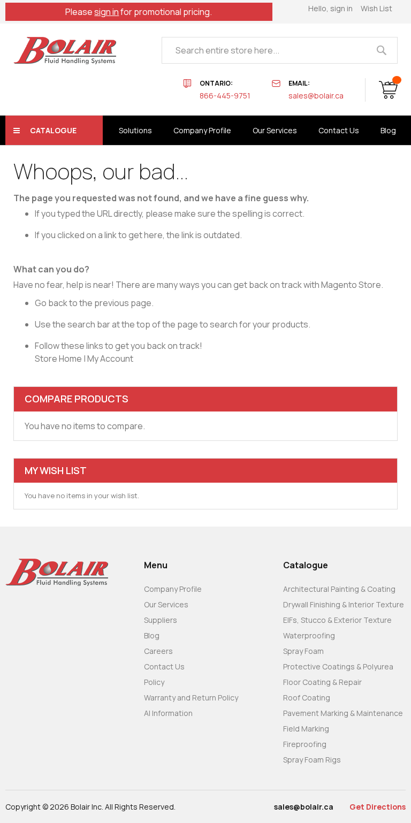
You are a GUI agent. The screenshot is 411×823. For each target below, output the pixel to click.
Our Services (166, 604)
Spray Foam (303, 651)
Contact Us (164, 666)
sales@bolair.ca (316, 95)
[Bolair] (64, 50)
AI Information (168, 713)
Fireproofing (304, 744)
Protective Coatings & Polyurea (338, 666)
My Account (110, 358)
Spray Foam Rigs (312, 760)
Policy (154, 682)
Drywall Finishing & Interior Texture (343, 604)
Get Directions (377, 807)
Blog (151, 635)
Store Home (58, 358)
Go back (51, 303)
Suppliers (160, 620)
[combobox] (279, 50)
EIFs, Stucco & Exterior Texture (337, 620)
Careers (158, 651)
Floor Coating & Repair (322, 682)
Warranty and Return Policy (191, 697)
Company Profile (173, 589)
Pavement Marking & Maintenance (343, 713)
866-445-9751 (225, 95)
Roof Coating (306, 697)
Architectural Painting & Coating (339, 589)
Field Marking (306, 728)
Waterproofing (309, 635)
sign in (106, 12)
